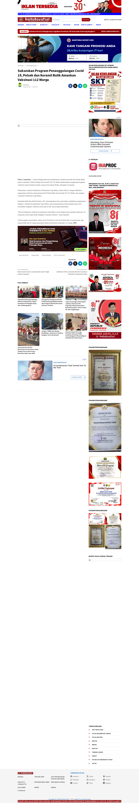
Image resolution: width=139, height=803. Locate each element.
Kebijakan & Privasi (58, 782)
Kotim (94, 763)
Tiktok (91, 783)
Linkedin (107, 780)
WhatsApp (76, 780)
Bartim (94, 741)
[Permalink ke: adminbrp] (21, 86)
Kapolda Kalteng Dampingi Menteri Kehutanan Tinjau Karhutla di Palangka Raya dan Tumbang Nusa (27, 302)
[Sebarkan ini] (70, 86)
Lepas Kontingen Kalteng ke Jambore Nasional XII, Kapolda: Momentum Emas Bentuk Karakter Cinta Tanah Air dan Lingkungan (75, 305)
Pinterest (108, 776)
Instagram (92, 780)
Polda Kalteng (46, 255)
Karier (36, 787)
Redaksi (20, 777)
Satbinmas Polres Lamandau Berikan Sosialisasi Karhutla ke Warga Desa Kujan (72, 271)
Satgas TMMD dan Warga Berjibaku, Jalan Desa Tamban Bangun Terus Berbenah (52, 333)
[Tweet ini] (75, 86)
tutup (71, 799)
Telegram (108, 783)
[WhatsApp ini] (85, 86)
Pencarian (86, 20)
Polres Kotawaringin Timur (102, 760)
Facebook (76, 776)
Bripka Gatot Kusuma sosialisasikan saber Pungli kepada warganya (33, 271)
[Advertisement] (52, 107)
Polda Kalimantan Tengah (101, 733)
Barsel (94, 745)
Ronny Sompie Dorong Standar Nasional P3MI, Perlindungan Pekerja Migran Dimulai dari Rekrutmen (75, 335)
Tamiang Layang (97, 752)
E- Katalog (21, 791)
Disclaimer (22, 787)
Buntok (95, 748)
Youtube (75, 783)
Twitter (91, 776)
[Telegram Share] (80, 86)
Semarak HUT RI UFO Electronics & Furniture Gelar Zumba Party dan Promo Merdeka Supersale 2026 (28, 350)
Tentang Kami (39, 777)
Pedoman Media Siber (41, 782)
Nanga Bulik (35, 255)
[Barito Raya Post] (35, 19)
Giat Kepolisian (24, 255)
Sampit (94, 756)
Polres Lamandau (59, 255)
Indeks (53, 787)
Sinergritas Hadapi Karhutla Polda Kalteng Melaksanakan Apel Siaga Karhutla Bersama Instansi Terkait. (52, 302)
